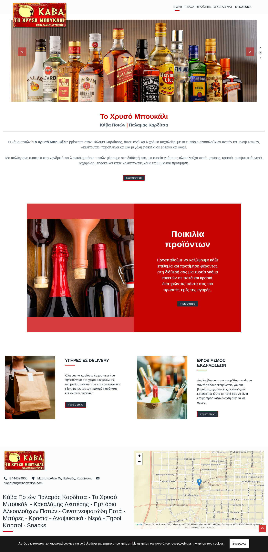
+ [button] (139, 455)
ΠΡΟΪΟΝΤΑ (204, 6)
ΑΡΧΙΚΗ (177, 6)
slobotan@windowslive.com (23, 483)
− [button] (139, 461)
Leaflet (139, 524)
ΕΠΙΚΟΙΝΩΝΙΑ (243, 6)
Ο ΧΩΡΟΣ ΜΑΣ (223, 6)
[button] (20, 51)
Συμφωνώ (239, 543)
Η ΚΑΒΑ (189, 6)
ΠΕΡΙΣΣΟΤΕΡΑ (134, 177)
